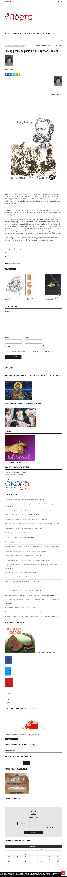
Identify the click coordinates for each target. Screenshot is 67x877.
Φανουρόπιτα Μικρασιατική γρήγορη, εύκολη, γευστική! (19, 499)
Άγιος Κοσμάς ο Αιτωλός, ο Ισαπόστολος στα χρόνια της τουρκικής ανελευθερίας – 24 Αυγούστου (31, 504)
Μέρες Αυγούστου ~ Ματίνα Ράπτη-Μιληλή (16, 572)
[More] (18, 73)
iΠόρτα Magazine (16, 33)
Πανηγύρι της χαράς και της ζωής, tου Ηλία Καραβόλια (19, 611)
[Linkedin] (9, 73)
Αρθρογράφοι (9, 37)
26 (25, 862)
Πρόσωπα (32, 33)
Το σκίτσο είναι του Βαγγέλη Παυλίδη (16, 462)
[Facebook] (6, 73)
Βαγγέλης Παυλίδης (56, 94)
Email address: (33, 821)
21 (41, 859)
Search (27, 763)
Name (6, 337)
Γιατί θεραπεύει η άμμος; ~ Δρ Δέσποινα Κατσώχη (18, 577)
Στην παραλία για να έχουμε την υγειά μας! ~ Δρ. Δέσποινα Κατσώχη (22, 560)
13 (33, 856)
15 (49, 856)
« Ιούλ (6, 868)
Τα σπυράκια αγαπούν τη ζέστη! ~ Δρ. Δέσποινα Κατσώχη (20, 586)
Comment (7, 311)
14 (41, 856)
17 (9, 859)
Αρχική (7, 33)
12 (25, 856)
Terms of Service (45, 351)
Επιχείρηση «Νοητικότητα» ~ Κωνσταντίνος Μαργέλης (19, 528)
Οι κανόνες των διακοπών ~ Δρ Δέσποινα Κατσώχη (18, 581)
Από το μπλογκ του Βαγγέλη (15, 45)
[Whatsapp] (15, 73)
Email (26, 337)
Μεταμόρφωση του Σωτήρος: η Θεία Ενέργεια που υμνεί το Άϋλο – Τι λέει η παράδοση (27, 616)
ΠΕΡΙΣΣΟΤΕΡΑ (11, 739)
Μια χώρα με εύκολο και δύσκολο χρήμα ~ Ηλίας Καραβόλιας (21, 551)
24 (9, 862)
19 (25, 859)
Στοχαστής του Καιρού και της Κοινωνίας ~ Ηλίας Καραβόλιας (21, 519)
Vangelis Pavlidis (40, 45)
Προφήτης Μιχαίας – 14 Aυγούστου (14, 542)
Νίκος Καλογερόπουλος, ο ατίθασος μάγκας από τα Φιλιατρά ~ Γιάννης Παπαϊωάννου (27, 523)
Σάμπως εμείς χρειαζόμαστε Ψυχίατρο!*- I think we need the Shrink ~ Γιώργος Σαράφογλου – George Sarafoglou (31, 565)
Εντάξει (2, 876)
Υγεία (52, 33)
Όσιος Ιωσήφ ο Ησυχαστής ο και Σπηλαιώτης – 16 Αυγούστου (21, 533)
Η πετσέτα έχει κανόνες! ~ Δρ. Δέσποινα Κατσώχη (18, 514)
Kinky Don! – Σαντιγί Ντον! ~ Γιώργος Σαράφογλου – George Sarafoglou (23, 510)
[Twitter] (12, 73)
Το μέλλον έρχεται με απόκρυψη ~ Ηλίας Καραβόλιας (19, 555)
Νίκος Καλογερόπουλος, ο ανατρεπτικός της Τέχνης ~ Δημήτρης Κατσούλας (25, 595)
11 (17, 856)
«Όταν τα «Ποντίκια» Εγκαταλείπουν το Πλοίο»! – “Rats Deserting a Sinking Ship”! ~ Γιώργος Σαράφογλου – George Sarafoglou (32, 600)
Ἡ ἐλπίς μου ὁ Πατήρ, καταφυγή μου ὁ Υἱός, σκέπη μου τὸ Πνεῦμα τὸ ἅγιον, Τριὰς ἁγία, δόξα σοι (33, 377)
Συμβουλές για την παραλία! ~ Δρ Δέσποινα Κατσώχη (19, 590)
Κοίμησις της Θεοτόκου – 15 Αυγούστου (15, 537)
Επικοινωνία (18, 37)
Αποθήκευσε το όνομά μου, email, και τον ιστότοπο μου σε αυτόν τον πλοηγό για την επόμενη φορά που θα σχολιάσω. (32, 345)
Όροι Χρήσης (27, 37)
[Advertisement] (48, 16)
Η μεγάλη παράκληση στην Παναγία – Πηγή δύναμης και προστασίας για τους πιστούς (27, 546)
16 (58, 856)
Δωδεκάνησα (46, 33)
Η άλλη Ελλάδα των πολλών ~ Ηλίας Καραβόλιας (17, 607)
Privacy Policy (35, 351)
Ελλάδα (25, 33)
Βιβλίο (38, 33)
